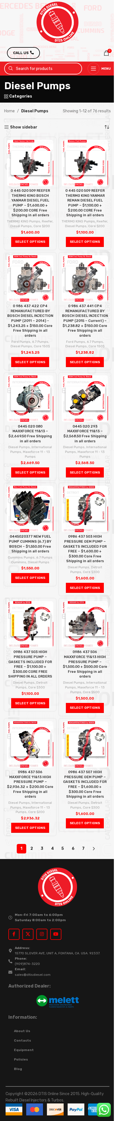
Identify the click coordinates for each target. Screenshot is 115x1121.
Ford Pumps (20, 342)
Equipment (24, 1050)
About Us (22, 1031)
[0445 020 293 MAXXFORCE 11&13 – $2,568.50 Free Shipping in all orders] (85, 398)
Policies (21, 1059)
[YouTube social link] (55, 934)
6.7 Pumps (40, 342)
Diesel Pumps (21, 226)
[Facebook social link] (14, 934)
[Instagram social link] (41, 934)
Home (9, 111)
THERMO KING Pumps (23, 221)
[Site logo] (57, 22)
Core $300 (91, 572)
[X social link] (27, 934)
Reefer (47, 221)
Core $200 (41, 226)
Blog (18, 1069)
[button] (30, 242)
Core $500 (91, 692)
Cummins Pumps (21, 557)
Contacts (22, 1040)
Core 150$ (42, 346)
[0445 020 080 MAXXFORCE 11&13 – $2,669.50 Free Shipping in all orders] (30, 398)
